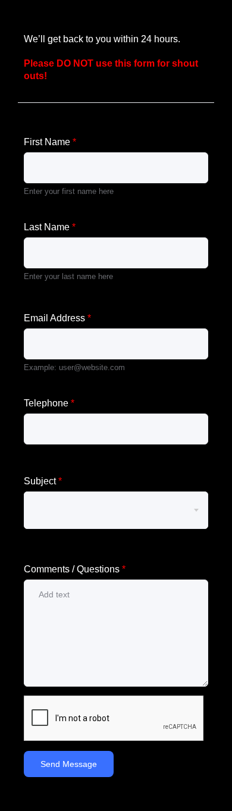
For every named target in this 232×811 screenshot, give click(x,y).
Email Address (57, 318)
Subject (43, 481)
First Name (50, 142)
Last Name (50, 227)
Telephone (49, 403)
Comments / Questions (75, 569)
